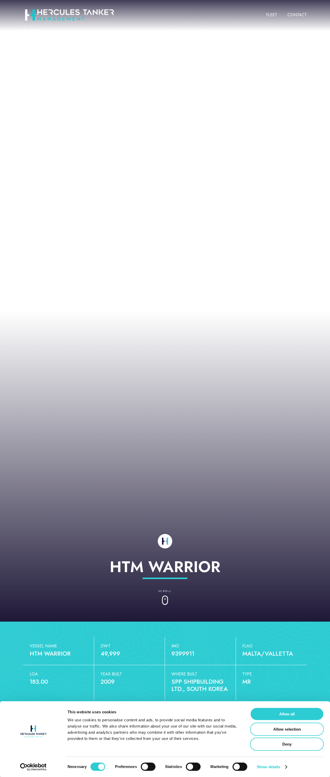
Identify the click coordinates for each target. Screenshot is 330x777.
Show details (268, 767)
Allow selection (287, 729)
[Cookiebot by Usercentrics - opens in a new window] (33, 767)
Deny (287, 744)
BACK (35, 30)
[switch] (148, 767)
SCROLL (165, 591)
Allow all (287, 714)
